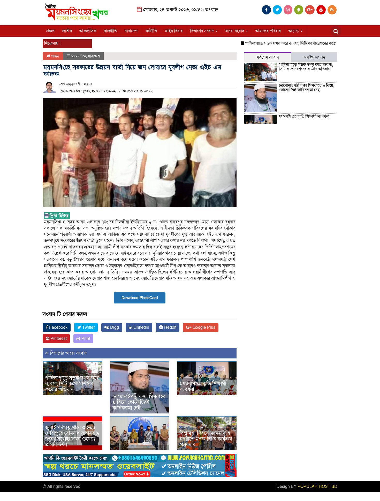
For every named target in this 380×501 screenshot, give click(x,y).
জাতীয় (67, 31)
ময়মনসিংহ (78, 56)
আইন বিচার (174, 31)
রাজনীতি (110, 31)
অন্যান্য (294, 31)
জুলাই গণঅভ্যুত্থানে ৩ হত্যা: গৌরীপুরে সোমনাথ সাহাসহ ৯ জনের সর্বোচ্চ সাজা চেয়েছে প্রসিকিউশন (72, 436)
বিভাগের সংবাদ (202, 31)
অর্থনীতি (151, 31)
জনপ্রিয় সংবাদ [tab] (314, 57)
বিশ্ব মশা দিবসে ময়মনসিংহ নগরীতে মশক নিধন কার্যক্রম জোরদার (206, 439)
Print (85, 338)
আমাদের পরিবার (268, 31)
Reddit (169, 327)
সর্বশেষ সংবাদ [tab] (267, 57)
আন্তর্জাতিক (87, 31)
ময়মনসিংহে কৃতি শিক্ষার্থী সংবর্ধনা (203, 386)
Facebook (57, 327)
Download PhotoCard (139, 297)
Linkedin (140, 327)
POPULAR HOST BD (317, 486)
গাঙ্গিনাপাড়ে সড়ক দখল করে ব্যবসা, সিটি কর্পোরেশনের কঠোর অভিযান (288, 43)
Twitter (88, 327)
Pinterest (58, 338)
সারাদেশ (131, 31)
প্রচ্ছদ (50, 31)
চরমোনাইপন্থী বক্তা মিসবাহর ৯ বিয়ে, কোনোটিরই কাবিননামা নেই (138, 402)
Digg (114, 327)
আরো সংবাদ (235, 31)
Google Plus (203, 327)
